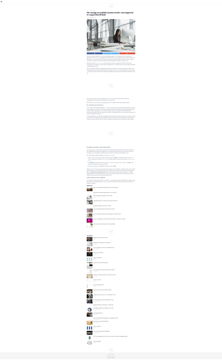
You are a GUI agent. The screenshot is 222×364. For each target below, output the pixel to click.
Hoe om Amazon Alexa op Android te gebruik (102, 289)
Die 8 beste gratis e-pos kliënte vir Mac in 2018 (102, 195)
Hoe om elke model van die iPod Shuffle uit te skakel (103, 269)
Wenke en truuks (92, 10)
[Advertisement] (111, 123)
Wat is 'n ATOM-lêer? (97, 257)
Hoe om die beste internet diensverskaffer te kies (103, 299)
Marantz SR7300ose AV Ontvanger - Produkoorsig (103, 304)
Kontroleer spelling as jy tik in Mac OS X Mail (102, 205)
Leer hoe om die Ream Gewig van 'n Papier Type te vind (104, 274)
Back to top (111, 354)
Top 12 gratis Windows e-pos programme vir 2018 (103, 308)
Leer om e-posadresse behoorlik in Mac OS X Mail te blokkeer (105, 187)
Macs (88, 10)
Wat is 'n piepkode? (97, 341)
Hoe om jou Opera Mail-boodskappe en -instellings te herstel (105, 318)
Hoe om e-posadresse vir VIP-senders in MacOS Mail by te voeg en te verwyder (109, 219)
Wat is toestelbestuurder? (98, 284)
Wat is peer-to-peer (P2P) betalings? (100, 321)
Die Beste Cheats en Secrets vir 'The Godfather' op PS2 (104, 294)
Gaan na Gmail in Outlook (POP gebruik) (101, 331)
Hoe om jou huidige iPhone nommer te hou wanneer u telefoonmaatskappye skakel (110, 336)
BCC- (94, 162)
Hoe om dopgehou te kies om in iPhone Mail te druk (103, 247)
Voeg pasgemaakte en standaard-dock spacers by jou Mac (105, 200)
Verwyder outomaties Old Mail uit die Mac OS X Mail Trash (105, 192)
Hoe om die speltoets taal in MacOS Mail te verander (104, 209)
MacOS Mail (111, 155)
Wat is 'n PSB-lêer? (97, 326)
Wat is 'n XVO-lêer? (97, 279)
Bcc (88, 107)
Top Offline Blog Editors (98, 313)
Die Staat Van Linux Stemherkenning (100, 262)
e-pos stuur (100, 63)
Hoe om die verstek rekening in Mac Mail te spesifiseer (104, 224)
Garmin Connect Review (98, 252)
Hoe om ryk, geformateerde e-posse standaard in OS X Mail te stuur (107, 214)
